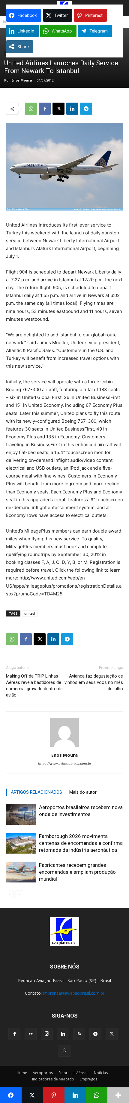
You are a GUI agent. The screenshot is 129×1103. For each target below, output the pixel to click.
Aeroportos (43, 1072)
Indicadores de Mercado (53, 1079)
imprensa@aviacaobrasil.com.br (73, 993)
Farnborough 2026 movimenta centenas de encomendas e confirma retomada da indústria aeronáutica (81, 843)
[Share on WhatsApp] (97, 1095)
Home (21, 1072)
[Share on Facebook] (11, 1095)
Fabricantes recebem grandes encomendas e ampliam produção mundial (77, 872)
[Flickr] (31, 1034)
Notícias (101, 1072)
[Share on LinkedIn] (75, 1095)
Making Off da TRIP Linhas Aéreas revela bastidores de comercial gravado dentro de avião (34, 685)
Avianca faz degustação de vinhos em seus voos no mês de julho (93, 682)
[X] (58, 109)
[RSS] (79, 1034)
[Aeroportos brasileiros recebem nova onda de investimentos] (21, 814)
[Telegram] (86, 109)
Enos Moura (21, 80)
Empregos (88, 1079)
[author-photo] (64, 746)
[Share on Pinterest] (53, 1095)
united (29, 613)
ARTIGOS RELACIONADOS (36, 792)
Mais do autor (83, 792)
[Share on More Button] (118, 1095)
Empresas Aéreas (73, 1072)
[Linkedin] (72, 109)
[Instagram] (47, 1034)
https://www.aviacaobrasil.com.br (64, 764)
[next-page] (19, 894)
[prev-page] (10, 894)
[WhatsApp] (31, 109)
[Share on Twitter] (32, 1095)
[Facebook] (45, 109)
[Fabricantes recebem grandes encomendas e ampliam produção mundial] (21, 872)
